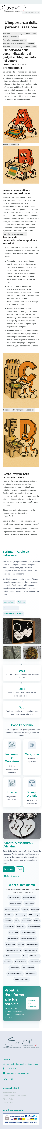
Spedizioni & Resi (9, 1092)
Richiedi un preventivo (32, 1003)
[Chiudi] (38, 12)
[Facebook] (6, 1080)
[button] (24, 6)
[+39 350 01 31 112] (5, 1068)
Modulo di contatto (12, 876)
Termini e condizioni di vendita (14, 1096)
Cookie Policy (8, 1102)
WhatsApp (8, 869)
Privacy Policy (8, 1099)
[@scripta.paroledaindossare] (5, 1073)
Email (19, 869)
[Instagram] (12, 1080)
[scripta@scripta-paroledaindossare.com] (5, 1064)
